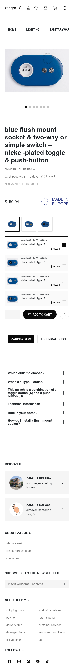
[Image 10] (48, 107)
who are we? (14, 543)
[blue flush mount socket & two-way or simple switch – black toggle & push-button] (45, 224)
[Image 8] (41, 107)
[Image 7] (37, 107)
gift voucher (13, 640)
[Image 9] (44, 107)
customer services (50, 625)
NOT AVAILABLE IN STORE (22, 184)
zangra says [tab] (21, 339)
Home (12, 29)
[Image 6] (34, 107)
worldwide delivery (50, 610)
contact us (12, 558)
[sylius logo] (10, 7)
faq (41, 640)
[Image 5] (30, 107)
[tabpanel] (37, 386)
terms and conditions (52, 632)
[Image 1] (26, 107)
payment (11, 617)
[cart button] (55, 8)
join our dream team (19, 551)
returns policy (47, 617)
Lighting (33, 29)
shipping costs (15, 610)
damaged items (16, 632)
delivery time (14, 625)
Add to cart (42, 314)
